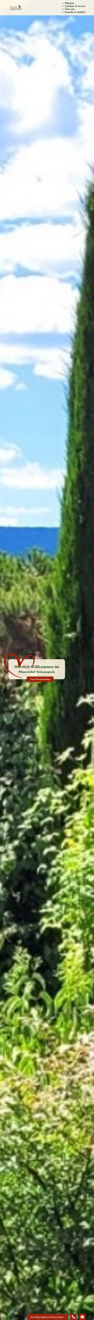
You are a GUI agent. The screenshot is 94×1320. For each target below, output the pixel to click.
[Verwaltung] (73, 1317)
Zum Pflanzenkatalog (40, 679)
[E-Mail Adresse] (82, 1317)
